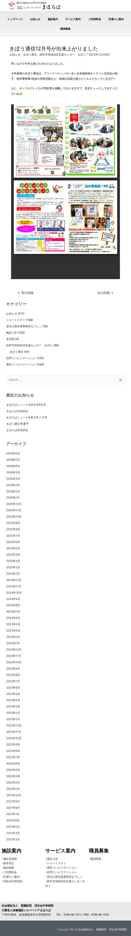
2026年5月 (13, 472)
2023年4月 (13, 700)
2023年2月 (13, 712)
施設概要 (8, 867)
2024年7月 (13, 611)
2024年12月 (14, 580)
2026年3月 (13, 485)
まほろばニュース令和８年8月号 (26, 404)
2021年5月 (13, 826)
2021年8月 (13, 807)
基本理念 (8, 863)
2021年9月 (13, 801)
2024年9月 (13, 599)
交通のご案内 (116, 19)
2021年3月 (13, 839)
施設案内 (53, 19)
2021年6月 (13, 820)
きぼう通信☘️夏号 (17, 423)
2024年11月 (13, 586)
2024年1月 (13, 643)
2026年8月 (13, 453)
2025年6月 (13, 542)
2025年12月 (13, 504)
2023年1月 (13, 719)
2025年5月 (13, 548)
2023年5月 (13, 694)
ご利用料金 (94, 19)
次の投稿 (105, 293)
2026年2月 (13, 491)
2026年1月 (13, 497)
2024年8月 (13, 605)
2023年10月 (13, 662)
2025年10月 (13, 516)
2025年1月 (13, 573)
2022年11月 (13, 731)
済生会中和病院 (12, 881)
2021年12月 (13, 795)
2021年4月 (13, 833)
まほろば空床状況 (17, 411)
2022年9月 (13, 744)
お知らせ (35, 19)
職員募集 (65, 28)
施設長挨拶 (10, 858)
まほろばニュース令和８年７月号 (26, 417)
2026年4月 (13, 478)
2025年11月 (13, 510)
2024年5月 (13, 624)
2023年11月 (13, 656)
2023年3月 (13, 706)
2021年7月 (13, 814)
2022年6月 (13, 763)
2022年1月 (13, 789)
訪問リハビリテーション (21, 358)
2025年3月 (13, 561)
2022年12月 (13, 725)
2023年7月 (13, 681)
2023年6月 (13, 687)
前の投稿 (26, 293)
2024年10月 (14, 592)
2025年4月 (13, 554)
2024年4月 (13, 630)
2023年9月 (13, 668)
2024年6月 (13, 618)
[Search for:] (65, 379)
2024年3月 (13, 637)
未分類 (10, 339)
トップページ (15, 19)
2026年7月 (13, 459)
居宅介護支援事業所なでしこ (24, 326)
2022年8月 (13, 751)
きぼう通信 (30, 54)
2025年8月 (13, 529)
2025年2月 (13, 567)
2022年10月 (13, 738)
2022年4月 (13, 776)
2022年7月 (13, 757)
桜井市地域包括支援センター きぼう (62, 54)
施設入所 (11, 332)
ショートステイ (15, 320)
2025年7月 (13, 535)
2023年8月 (13, 675)
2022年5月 (13, 770)
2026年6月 (13, 466)
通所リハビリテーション (21, 364)
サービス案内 (73, 19)
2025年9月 (13, 523)
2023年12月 (13, 649)
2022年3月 (13, 782)
